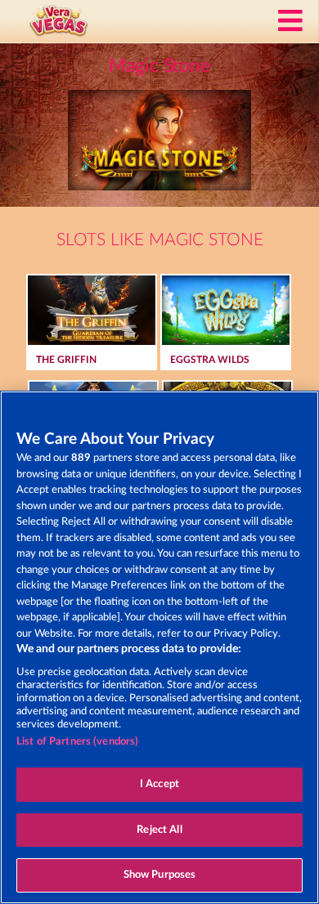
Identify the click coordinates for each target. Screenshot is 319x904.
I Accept (159, 784)
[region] (159, 647)
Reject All (159, 830)
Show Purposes (160, 875)
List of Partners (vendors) (77, 741)
